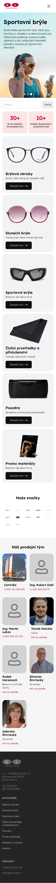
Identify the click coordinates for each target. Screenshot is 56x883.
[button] (49, 6)
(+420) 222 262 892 (12, 867)
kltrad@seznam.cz (11, 873)
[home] (10, 6)
